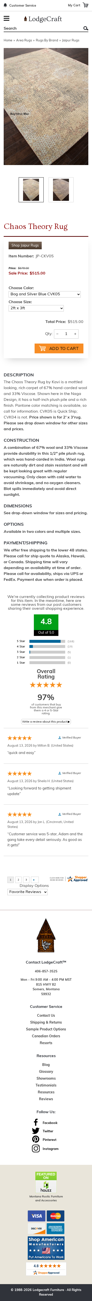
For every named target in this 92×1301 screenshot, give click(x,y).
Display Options (34, 886)
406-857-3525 (46, 971)
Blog (46, 1065)
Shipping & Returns (46, 1023)
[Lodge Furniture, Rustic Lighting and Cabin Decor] (43, 19)
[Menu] (7, 19)
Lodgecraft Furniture (48, 1290)
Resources (46, 1092)
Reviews (46, 1099)
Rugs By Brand (47, 40)
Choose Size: (20, 302)
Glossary (46, 1072)
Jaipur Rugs (70, 40)
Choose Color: (21, 288)
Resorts (46, 1043)
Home (8, 40)
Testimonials (46, 1085)
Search (85, 28)
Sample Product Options (46, 1029)
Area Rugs (24, 40)
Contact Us (46, 1016)
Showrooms (46, 1079)
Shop (25, 246)
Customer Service (22, 5)
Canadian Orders (46, 1036)
